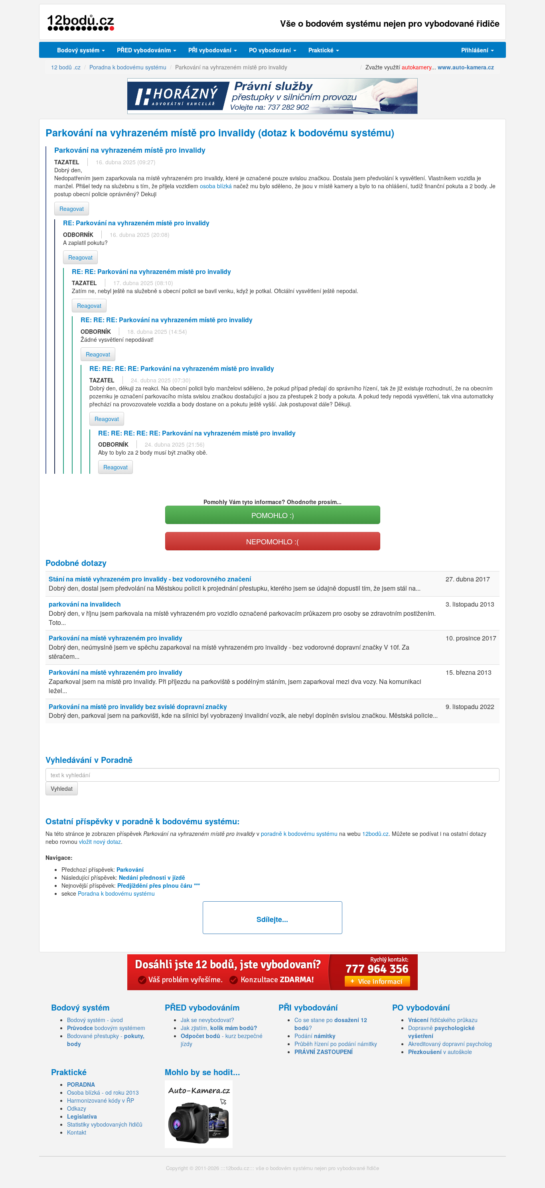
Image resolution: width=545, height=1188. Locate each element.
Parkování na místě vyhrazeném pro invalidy (115, 637)
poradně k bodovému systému (179, 821)
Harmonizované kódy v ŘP (100, 1100)
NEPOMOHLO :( (272, 541)
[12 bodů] (80, 22)
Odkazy (76, 1108)
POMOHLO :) (272, 515)
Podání (315, 1036)
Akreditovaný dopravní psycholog (450, 1044)
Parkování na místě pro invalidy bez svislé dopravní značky (138, 706)
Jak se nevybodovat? (207, 1020)
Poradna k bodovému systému (116, 893)
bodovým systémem (106, 1028)
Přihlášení (475, 50)
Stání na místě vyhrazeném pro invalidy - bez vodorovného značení (150, 578)
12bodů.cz (375, 833)
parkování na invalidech (85, 604)
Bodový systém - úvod (95, 1020)
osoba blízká (216, 186)
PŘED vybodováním (144, 50)
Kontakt (76, 1132)
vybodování (210, 50)
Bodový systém (79, 50)
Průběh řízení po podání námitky (335, 1044)
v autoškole (440, 1052)
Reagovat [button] (71, 209)
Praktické (321, 50)
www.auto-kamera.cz (466, 67)
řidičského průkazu (443, 1020)
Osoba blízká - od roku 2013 (103, 1092)
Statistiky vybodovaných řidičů (104, 1124)
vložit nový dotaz (100, 841)
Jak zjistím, (219, 1028)
